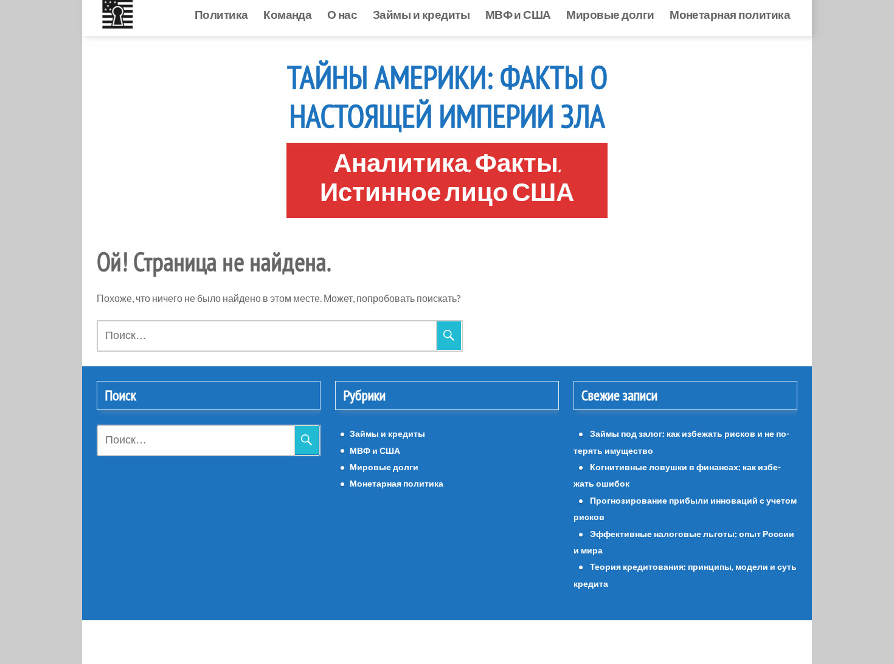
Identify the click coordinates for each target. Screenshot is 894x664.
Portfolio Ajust (474, 642)
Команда (205, 14)
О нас (260, 14)
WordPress (413, 642)
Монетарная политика (730, 14)
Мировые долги (528, 14)
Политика (139, 14)
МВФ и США (436, 14)
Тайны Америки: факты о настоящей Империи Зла (447, 96)
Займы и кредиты (339, 14)
